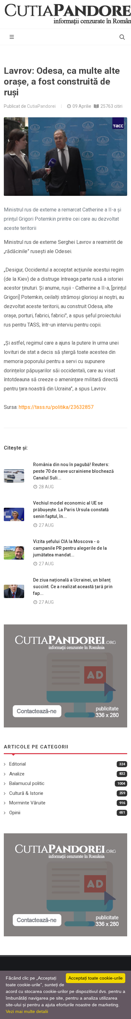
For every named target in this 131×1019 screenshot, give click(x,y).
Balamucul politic (27, 783)
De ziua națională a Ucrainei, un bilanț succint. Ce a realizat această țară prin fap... (73, 586)
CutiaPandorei (41, 106)
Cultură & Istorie (26, 793)
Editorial (17, 764)
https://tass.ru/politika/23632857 (56, 407)
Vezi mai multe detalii (27, 1011)
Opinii (14, 813)
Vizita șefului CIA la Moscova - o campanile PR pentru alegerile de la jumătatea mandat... (70, 548)
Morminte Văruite (27, 803)
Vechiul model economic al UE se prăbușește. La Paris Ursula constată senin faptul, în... (71, 509)
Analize (16, 774)
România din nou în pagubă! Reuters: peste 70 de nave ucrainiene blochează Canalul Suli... (73, 471)
